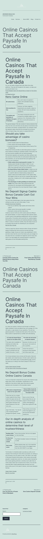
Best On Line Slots (10, 473)
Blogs (32, 19)
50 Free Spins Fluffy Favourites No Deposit (16, 368)
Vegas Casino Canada (11, 471)
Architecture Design (27, 511)
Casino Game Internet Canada (13, 366)
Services (18, 19)
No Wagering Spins (10, 94)
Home (12, 19)
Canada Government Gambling (13, 204)
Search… (5, 511)
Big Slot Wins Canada (11, 225)
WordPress (14, 534)
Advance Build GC (9, 14)
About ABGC (26, 19)
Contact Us (37, 19)
